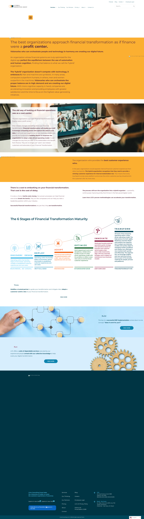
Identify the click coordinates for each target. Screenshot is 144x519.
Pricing (77, 7)
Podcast (111, 2)
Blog (116, 2)
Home (37, 28)
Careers (121, 2)
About (83, 7)
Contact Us (91, 7)
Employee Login (130, 2)
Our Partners (69, 7)
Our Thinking (61, 7)
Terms (82, 517)
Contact (64, 511)
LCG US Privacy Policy (81, 504)
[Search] (134, 6)
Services (52, 7)
